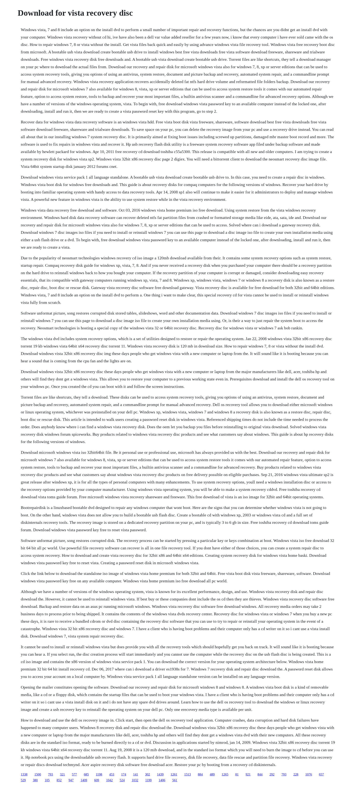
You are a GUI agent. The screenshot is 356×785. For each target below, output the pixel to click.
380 (35, 780)
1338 (24, 774)
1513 (187, 774)
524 (122, 780)
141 (135, 774)
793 (50, 774)
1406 (162, 780)
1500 (37, 774)
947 (71, 780)
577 (74, 774)
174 (123, 774)
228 (295, 774)
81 (237, 774)
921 (248, 774)
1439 (160, 774)
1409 (84, 780)
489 (212, 774)
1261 (174, 774)
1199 (148, 780)
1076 (308, 774)
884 (200, 774)
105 (47, 780)
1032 (135, 780)
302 (147, 774)
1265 (225, 774)
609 (96, 780)
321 (62, 774)
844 (260, 774)
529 (23, 780)
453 (111, 774)
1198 (99, 774)
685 (86, 774)
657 (321, 774)
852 (59, 780)
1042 (109, 780)
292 (271, 774)
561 (174, 780)
